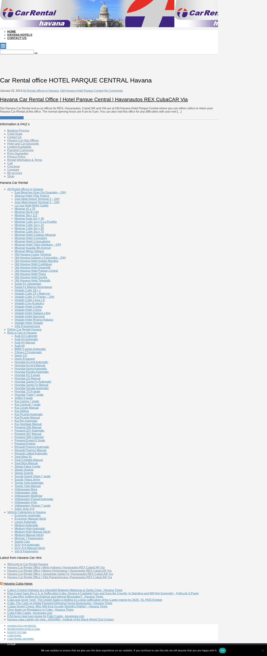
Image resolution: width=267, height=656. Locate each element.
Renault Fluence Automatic (32, 446)
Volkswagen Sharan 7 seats (32, 505)
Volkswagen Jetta (26, 492)
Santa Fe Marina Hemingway (33, 287)
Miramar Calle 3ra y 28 (29, 228)
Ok (222, 650)
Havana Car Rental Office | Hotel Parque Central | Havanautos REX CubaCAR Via (94, 99)
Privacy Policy (16, 156)
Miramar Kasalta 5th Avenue (33, 247)
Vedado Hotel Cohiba (28, 306)
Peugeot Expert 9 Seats (30, 440)
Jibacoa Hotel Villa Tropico (32, 195)
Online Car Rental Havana (24, 329)
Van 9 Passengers (26, 551)
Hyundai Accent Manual (30, 365)
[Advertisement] (66, 62)
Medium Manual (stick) (29, 535)
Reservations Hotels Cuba (23, 629)
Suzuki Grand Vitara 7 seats (32, 476)
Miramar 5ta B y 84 (27, 212)
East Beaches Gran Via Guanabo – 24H (40, 192)
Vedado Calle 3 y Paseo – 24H (34, 296)
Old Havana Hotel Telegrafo (32, 280)
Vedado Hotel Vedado (29, 322)
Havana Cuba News (18, 583)
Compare (13, 169)
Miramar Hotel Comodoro (31, 238)
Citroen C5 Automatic (28, 352)
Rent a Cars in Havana (22, 332)
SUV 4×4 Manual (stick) (30, 548)
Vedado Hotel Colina (28, 309)
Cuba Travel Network (20, 639)
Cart (10, 163)
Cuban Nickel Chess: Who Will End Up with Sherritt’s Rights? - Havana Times (57, 606)
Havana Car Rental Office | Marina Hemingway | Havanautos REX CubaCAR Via (59, 570)
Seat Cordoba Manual (29, 460)
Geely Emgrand (25, 358)
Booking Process (18, 130)
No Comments (113, 90)
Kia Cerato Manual (27, 407)
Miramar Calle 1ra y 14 (29, 225)
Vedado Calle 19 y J (28, 290)
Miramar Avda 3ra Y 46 (29, 218)
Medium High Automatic (30, 528)
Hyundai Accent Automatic (31, 362)
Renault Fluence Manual (30, 450)
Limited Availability (19, 146)
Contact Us (17, 38)
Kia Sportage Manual (28, 424)
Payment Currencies (20, 150)
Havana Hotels (19, 34)
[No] (262, 650)
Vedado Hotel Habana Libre (32, 313)
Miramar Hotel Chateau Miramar (35, 234)
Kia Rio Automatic (26, 420)
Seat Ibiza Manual (26, 463)
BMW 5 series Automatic (30, 349)
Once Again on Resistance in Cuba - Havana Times (40, 609)
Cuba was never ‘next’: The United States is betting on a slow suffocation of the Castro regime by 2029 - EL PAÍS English (84, 599)
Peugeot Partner (25, 443)
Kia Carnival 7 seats (28, 404)
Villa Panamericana (27, 326)
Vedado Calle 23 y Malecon (32, 293)
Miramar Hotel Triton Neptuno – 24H (38, 244)
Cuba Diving (14, 635)
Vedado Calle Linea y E (30, 300)
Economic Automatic (28, 515)
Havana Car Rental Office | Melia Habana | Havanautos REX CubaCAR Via (56, 567)
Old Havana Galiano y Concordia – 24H (40, 257)
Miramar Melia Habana (29, 251)
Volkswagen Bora (26, 489)
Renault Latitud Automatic (31, 453)
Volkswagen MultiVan (28, 495)
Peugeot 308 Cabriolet (29, 437)
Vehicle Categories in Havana (26, 512)
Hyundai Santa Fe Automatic (33, 381)
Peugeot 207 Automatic (29, 430)
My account (14, 173)
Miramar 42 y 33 (25, 208)
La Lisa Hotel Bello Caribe (31, 205)
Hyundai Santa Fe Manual (31, 384)
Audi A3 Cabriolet (26, 336)
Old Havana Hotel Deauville (33, 267)
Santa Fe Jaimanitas (28, 283)
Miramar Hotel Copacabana (32, 241)
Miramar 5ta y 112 (26, 215)
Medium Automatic (26, 525)
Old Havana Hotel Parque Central (82, 90)
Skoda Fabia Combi (27, 466)
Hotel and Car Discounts (23, 143)
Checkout (13, 166)
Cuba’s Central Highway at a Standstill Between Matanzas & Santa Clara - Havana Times (64, 590)
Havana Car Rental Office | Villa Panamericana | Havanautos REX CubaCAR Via (59, 577)
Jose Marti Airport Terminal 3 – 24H (37, 202)
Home (11, 31)
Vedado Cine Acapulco (29, 303)
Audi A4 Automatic (26, 339)
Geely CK (21, 355)
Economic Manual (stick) (30, 518)
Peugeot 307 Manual (28, 433)
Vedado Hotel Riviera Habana (34, 319)
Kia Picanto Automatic (29, 414)
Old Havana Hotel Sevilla (31, 277)
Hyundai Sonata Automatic (32, 388)
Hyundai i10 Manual (28, 378)
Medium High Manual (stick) (32, 531)
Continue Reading (12, 117)
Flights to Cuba (17, 632)
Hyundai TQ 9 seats (27, 391)
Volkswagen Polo (26, 502)
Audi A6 (20, 345)
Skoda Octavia (24, 469)
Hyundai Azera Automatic (31, 368)
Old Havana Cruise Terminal (33, 254)
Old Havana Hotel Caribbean (33, 264)
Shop (10, 176)
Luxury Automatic (26, 521)
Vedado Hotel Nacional (29, 316)
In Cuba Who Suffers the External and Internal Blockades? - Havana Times (55, 596)
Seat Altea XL (23, 456)
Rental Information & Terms (24, 160)
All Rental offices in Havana (41, 90)
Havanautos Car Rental (21, 626)
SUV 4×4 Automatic (27, 544)
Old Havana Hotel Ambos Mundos (36, 260)
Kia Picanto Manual (27, 417)
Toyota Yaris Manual (28, 486)
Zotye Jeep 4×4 (25, 508)
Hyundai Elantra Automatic (32, 371)
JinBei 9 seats (24, 398)
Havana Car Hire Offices (23, 140)
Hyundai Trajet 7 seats (29, 394)
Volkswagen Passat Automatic (34, 499)
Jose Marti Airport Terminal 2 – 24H (37, 198)
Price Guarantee (17, 153)
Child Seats (14, 133)
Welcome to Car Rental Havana (27, 564)
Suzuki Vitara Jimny (27, 479)
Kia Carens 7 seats (27, 401)
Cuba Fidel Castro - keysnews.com (29, 612)
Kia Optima (22, 411)
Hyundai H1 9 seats (27, 375)
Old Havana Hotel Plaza (30, 274)
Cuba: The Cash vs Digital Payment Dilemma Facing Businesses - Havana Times (59, 603)
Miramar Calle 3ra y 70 (29, 231)
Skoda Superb (24, 473)
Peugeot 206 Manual (28, 427)
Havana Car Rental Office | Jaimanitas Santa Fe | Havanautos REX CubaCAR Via (60, 574)
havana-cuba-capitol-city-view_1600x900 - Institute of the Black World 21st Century (60, 619)
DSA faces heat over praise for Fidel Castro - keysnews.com (45, 616)
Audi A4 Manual (25, 342)
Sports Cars (22, 541)
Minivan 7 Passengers (29, 538)
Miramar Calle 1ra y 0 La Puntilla (36, 221)
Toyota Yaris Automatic (29, 482)
